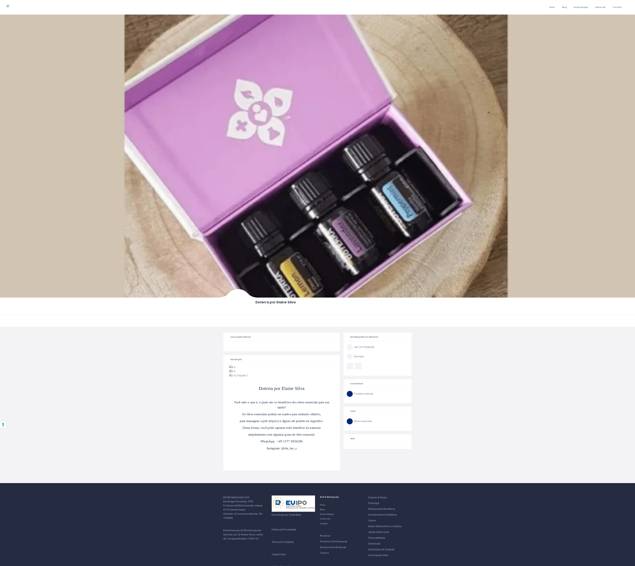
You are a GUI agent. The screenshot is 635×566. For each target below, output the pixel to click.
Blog (564, 7)
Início (552, 7)
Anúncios (325, 535)
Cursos (372, 520)
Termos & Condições (283, 542)
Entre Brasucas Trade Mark (286, 515)
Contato (617, 7)
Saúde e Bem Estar (378, 532)
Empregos (374, 503)
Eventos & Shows (377, 497)
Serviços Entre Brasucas (333, 547)
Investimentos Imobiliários (382, 514)
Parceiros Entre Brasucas (333, 541)
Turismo (324, 553)
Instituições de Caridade (381, 549)
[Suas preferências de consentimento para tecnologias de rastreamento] (3, 424)
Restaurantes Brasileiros (381, 509)
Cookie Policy (279, 554)
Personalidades (376, 538)
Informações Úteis (378, 555)
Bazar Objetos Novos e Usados (385, 526)
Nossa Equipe (581, 7)
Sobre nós (600, 7)
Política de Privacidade (284, 529)
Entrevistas (374, 543)
